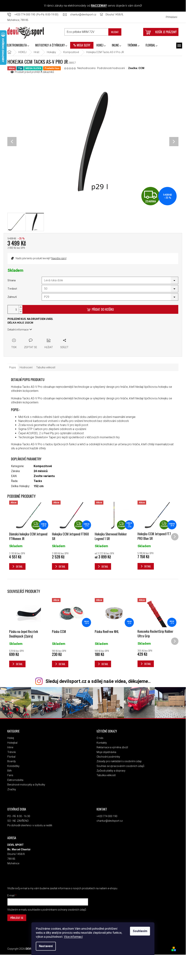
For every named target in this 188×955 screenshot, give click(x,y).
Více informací (73, 936)
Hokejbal (12, 742)
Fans (10, 775)
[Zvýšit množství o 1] (20, 307)
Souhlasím (140, 931)
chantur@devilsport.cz (110, 820)
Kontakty (102, 742)
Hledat (115, 32)
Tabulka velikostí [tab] (45, 367)
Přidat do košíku (103, 309)
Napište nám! (58, 258)
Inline (10, 747)
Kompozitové (43, 466)
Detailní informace (18, 329)
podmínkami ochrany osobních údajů (64, 909)
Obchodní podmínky (108, 756)
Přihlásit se (16, 918)
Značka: (136, 68)
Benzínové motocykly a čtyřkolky (26, 784)
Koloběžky (13, 766)
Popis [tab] (12, 367)
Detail (19, 664)
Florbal (11, 756)
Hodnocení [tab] (26, 367)
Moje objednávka (106, 752)
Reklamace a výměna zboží (112, 747)
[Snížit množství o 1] (20, 311)
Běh (9, 770)
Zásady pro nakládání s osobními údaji (119, 761)
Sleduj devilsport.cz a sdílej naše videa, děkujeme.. (98, 681)
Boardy (11, 761)
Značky (11, 789)
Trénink (11, 752)
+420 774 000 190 (107, 816)
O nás (100, 737)
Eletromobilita (15, 780)
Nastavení (46, 946)
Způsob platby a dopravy (111, 770)
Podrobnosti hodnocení (111, 68)
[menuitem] (18, 45)
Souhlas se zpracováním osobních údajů (120, 766)
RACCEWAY (99, 5)
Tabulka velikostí (106, 775)
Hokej (10, 737)
